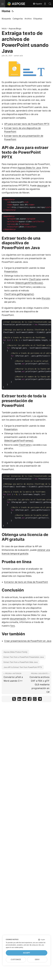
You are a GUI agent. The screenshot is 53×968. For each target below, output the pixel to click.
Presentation (11, 271)
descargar (42, 185)
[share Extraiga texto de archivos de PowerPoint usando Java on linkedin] (19, 699)
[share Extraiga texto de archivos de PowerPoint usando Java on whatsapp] (35, 699)
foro (12, 625)
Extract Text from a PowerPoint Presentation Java (24, 657)
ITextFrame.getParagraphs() (19, 294)
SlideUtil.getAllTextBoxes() (29, 283)
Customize (16, 959)
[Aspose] (16, 3)
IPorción (46, 298)
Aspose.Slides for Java (29, 167)
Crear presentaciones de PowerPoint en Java (27, 641)
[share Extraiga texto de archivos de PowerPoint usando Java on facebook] (29, 699)
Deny (37, 959)
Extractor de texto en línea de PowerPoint (26, 582)
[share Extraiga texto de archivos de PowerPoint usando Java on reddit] (24, 699)
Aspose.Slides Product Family (15, 652)
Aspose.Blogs (15, 28)
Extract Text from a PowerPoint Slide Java (21, 662)
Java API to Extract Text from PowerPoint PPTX (23, 667)
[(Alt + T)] (12, 11)
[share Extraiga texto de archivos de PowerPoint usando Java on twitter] (14, 699)
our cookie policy (17, 947)
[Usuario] (45, 3)
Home (6, 11)
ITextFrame (35, 279)
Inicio (4, 28)
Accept (26, 953)
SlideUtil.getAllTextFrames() (18, 440)
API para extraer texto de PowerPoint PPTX (26, 124)
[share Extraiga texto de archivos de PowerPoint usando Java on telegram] (40, 699)
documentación (18, 618)
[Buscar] (50, 3)
